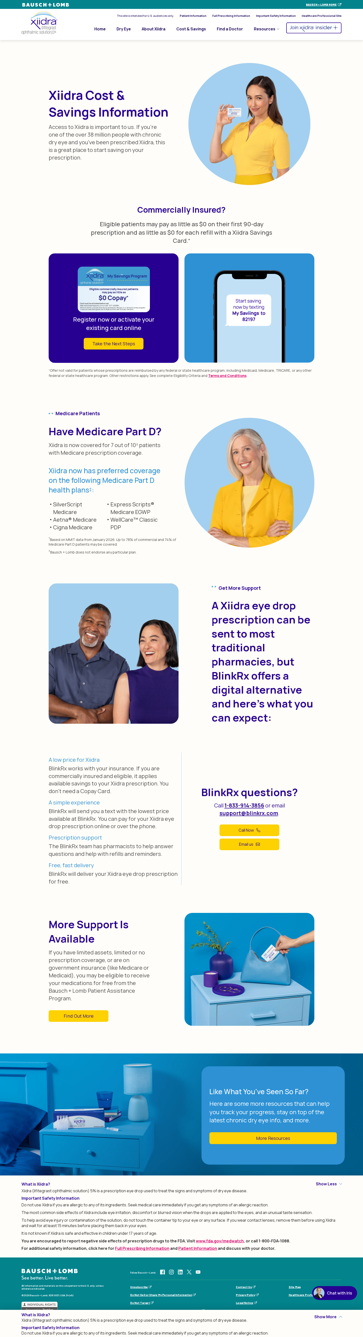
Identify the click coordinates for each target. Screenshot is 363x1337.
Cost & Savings (191, 29)
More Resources (273, 1138)
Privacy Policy (245, 1294)
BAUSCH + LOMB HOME (321, 4)
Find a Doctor (230, 29)
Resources (264, 29)
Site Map (295, 1286)
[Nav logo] (39, 23)
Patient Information (193, 15)
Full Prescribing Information (231, 16)
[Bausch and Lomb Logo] (49, 1273)
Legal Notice (244, 1302)
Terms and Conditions (227, 375)
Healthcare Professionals (307, 1294)
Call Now (246, 830)
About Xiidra (153, 29)
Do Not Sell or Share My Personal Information (161, 1294)
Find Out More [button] (79, 1016)
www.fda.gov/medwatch (220, 1241)
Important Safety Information (276, 16)
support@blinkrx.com (249, 813)
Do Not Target (140, 1302)
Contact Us (244, 1286)
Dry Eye (124, 29)
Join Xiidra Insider (314, 28)
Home (100, 29)
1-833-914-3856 (244, 805)
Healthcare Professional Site (322, 15)
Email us (246, 844)
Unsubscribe (139, 1286)
